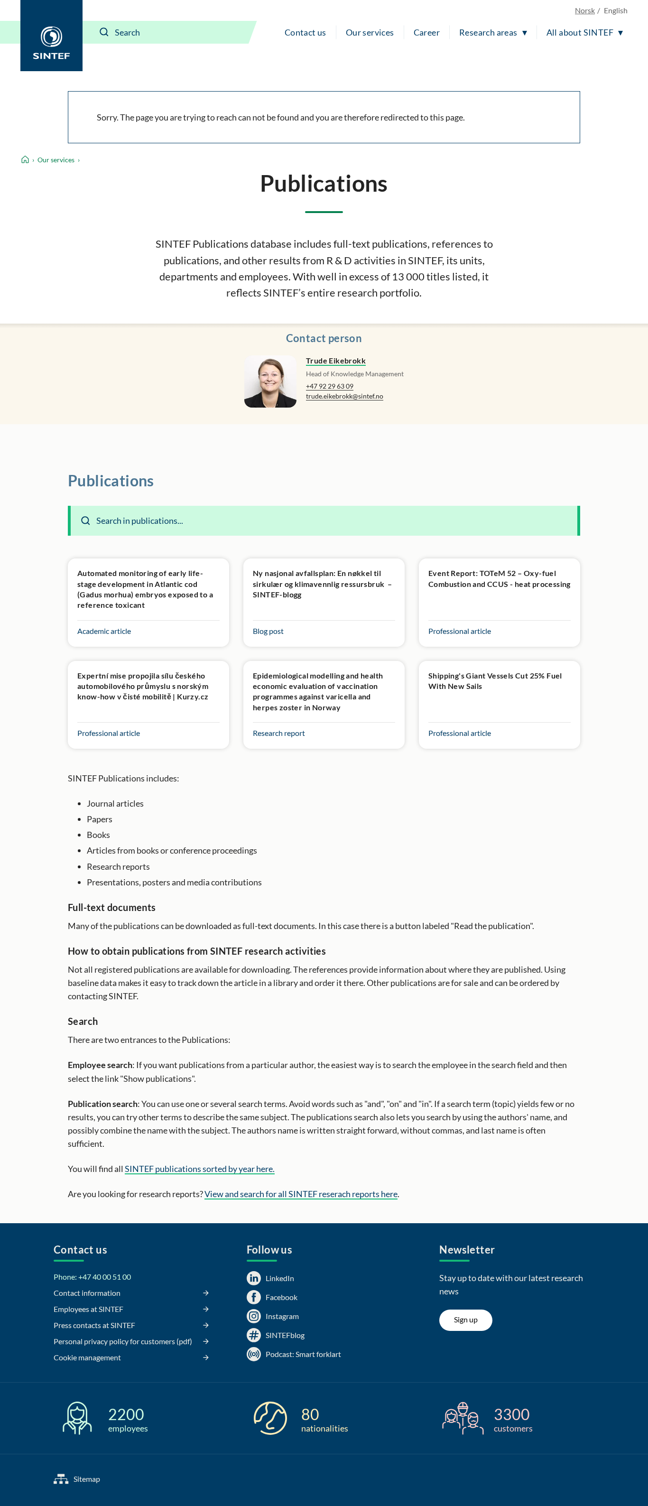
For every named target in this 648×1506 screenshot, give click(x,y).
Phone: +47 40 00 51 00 (92, 1276)
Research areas (488, 32)
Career (427, 32)
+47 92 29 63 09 (329, 386)
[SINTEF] (51, 35)
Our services (370, 32)
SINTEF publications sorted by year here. (200, 1168)
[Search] (104, 32)
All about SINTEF (579, 32)
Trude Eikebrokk (336, 360)
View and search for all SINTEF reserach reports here (301, 1194)
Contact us (305, 32)
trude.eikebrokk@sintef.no (344, 396)
